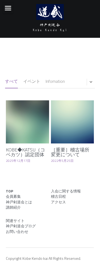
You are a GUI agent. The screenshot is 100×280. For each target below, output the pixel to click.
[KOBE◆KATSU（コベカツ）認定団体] (27, 121)
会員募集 (13, 196)
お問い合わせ (17, 231)
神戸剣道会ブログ (21, 226)
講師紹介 (13, 207)
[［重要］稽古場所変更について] (72, 121)
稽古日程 (58, 196)
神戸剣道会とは (19, 202)
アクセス (58, 202)
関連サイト (15, 220)
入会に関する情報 (66, 191)
